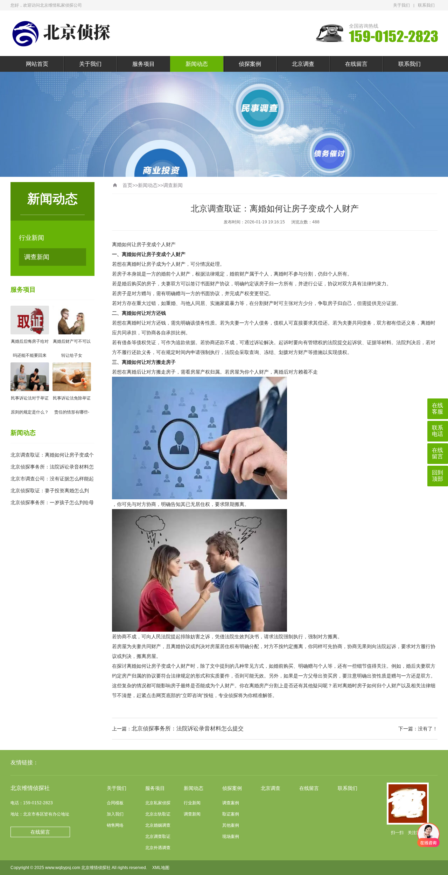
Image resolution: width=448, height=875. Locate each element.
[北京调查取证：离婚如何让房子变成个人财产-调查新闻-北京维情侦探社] (62, 33)
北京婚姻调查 (157, 825)
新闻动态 (197, 64)
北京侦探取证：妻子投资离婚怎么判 (49, 490)
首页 (127, 185)
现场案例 (230, 836)
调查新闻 (36, 257)
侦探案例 (250, 64)
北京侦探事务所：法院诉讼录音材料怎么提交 (188, 728)
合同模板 (115, 802)
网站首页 (37, 64)
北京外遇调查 (157, 847)
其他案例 (230, 825)
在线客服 (437, 408)
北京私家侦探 (157, 802)
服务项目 (143, 64)
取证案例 (230, 814)
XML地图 (160, 867)
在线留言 (356, 64)
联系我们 (426, 5)
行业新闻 (31, 237)
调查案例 (230, 802)
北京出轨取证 (157, 814)
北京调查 (303, 64)
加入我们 (115, 814)
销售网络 (115, 825)
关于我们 (401, 5)
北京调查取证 (157, 836)
